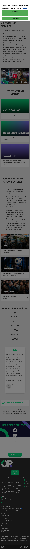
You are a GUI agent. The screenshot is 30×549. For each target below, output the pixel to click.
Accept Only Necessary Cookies (15, 15)
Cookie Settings (15, 11)
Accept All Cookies (15, 18)
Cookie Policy (25, 8)
